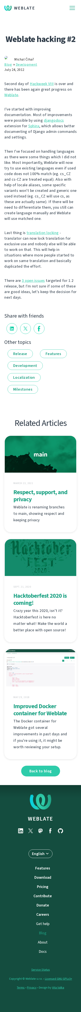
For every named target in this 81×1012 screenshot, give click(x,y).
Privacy (32, 988)
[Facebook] (50, 831)
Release (20, 353)
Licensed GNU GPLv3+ (58, 979)
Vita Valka (58, 988)
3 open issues (33, 280)
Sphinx (33, 126)
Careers (42, 914)
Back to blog (40, 771)
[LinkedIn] (20, 831)
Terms (21, 988)
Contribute (42, 896)
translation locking (43, 232)
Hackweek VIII (42, 83)
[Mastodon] (40, 831)
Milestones (22, 389)
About (43, 942)
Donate (43, 905)
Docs (43, 951)
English (38, 853)
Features (53, 353)
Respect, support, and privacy (40, 495)
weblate (40, 818)
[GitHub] (60, 831)
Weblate (24, 8)
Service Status (40, 970)
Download (42, 877)
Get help (42, 923)
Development (26, 64)
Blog (8, 64)
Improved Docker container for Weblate (40, 709)
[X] (30, 831)
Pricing (42, 886)
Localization (24, 377)
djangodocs (54, 120)
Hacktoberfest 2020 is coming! (40, 599)
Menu (72, 8)
